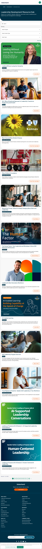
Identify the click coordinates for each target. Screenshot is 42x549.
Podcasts (23, 516)
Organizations (25, 501)
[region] (21, 545)
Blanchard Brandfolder (26, 520)
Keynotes (3, 503)
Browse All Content (4, 516)
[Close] (40, 544)
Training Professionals (26, 503)
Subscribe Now (29, 537)
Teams (23, 500)
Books (23, 514)
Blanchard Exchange (26, 521)
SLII (2, 509)
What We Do (3, 496)
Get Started (21, 489)
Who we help (25, 496)
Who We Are (3, 520)
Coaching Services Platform (27, 523)
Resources (9, 6)
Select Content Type (6, 33)
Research (24, 509)
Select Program (5, 29)
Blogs (23, 511)
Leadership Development (6, 498)
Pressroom (3, 526)
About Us (3, 518)
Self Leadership (4, 514)
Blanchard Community (5, 505)
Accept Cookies (20, 547)
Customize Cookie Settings (10, 547)
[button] (40, 2)
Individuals (24, 505)
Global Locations (4, 521)
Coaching (3, 500)
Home (4, 6)
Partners (2, 525)
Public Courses (4, 501)
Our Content (4, 507)
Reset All (39, 40)
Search (5, 23)
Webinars (24, 512)
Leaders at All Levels (26, 498)
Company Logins (26, 518)
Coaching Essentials (5, 512)
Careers (2, 523)
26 (29, 478)
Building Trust (4, 511)
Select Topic (4, 37)
